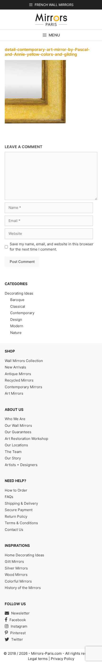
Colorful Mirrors (18, 581)
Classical (17, 306)
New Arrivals (15, 367)
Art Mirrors (14, 393)
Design (16, 319)
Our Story (13, 458)
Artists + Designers (21, 465)
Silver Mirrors (16, 568)
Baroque (17, 299)
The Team (13, 451)
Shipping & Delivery (21, 503)
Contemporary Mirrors (23, 387)
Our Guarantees (18, 432)
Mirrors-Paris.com (46, 653)
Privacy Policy (62, 658)
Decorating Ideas (19, 293)
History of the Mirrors (23, 587)
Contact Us (14, 529)
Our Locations (16, 445)
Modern (16, 326)
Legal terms (38, 658)
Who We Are (15, 419)
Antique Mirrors (18, 374)
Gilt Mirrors (14, 561)
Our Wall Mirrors (18, 425)
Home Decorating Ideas (24, 555)
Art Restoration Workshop (26, 438)
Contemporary (22, 313)
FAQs (9, 496)
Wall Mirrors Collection (24, 360)
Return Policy (16, 516)
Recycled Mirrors (19, 380)
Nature (16, 332)
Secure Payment (18, 510)
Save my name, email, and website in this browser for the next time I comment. (51, 247)
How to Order (16, 490)
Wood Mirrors (16, 574)
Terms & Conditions (21, 523)
